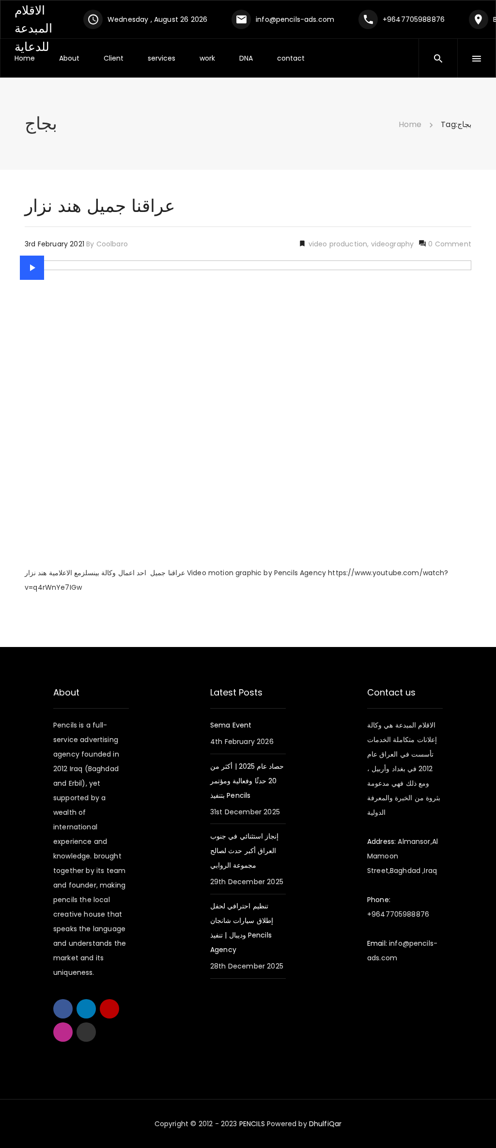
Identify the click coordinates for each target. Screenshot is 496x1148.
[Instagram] (63, 1032)
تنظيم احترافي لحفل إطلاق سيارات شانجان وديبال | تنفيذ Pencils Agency (241, 927)
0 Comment (448, 244)
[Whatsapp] (86, 1032)
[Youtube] (109, 1009)
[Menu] (476, 58)
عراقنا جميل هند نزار (100, 206)
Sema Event (231, 725)
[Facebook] (63, 1009)
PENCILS (252, 1124)
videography (392, 244)
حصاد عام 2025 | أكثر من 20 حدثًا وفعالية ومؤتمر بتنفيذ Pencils (247, 780)
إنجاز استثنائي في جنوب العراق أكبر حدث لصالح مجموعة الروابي (244, 850)
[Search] (438, 58)
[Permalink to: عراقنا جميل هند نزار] (32, 268)
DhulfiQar (324, 1124)
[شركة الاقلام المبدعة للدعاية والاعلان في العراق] (42, 18)
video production (336, 244)
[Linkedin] (86, 1009)
